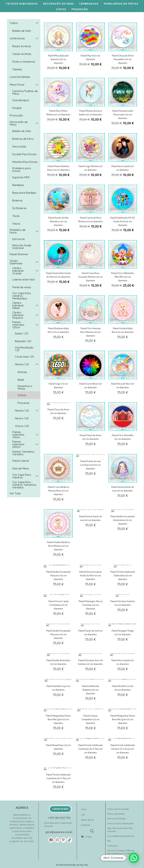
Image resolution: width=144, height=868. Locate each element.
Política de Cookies (116, 813)
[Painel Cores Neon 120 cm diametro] (90, 374)
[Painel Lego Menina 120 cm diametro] (90, 157)
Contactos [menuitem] (85, 825)
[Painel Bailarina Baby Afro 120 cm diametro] (58, 321)
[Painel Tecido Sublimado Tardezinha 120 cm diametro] (122, 577)
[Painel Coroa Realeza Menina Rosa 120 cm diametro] (58, 479)
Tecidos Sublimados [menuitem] (22, 3)
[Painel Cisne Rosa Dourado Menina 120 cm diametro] (90, 265)
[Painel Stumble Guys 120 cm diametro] (58, 691)
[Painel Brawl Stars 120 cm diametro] (58, 750)
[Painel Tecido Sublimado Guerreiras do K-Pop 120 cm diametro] (90, 750)
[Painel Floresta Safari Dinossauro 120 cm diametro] (122, 103)
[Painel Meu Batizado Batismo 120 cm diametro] (58, 48)
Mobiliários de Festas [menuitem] (121, 3)
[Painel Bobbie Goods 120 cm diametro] (122, 691)
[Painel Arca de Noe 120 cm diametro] (122, 374)
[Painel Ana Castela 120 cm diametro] (122, 157)
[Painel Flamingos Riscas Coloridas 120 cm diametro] (90, 606)
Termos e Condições (116, 818)
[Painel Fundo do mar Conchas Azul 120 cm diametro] (90, 479)
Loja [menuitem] (83, 814)
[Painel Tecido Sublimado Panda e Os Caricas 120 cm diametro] (122, 750)
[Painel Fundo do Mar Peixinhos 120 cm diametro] (58, 210)
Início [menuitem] (83, 809)
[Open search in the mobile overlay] (92, 830)
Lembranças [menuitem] (88, 3)
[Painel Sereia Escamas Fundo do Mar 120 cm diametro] (90, 577)
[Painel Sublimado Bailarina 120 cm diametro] (90, 691)
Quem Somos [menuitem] (87, 819)
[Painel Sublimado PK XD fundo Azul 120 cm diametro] (122, 210)
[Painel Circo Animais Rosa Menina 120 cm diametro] (90, 321)
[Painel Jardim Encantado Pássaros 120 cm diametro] (58, 577)
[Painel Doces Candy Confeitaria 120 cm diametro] (58, 606)
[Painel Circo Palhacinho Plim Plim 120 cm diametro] (122, 265)
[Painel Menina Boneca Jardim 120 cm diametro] (90, 103)
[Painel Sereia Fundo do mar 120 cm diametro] (122, 479)
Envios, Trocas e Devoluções (120, 823)
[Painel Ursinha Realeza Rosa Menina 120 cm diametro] (58, 534)
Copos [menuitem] (61, 9)
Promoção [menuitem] (79, 9)
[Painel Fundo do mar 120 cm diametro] (90, 636)
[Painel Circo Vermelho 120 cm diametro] (122, 426)
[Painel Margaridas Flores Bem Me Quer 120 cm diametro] (58, 721)
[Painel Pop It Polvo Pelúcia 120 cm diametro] (58, 103)
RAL (109, 840)
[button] (51, 840)
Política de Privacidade (118, 809)
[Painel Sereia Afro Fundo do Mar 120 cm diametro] (58, 265)
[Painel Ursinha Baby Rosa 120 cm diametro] (122, 321)
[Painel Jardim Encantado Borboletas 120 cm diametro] (122, 534)
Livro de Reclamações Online (120, 836)
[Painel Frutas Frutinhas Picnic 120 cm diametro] (58, 157)
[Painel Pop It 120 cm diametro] (90, 48)
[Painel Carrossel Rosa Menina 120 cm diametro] (90, 210)
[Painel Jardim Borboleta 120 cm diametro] (58, 664)
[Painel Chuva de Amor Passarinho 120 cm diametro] (122, 48)
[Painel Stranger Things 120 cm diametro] (122, 636)
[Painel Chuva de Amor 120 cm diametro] (58, 426)
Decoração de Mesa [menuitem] (58, 3)
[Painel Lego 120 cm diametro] (58, 374)
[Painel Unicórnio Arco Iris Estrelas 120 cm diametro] (90, 664)
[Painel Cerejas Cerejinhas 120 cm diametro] (90, 721)
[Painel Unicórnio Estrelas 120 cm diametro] (122, 606)
